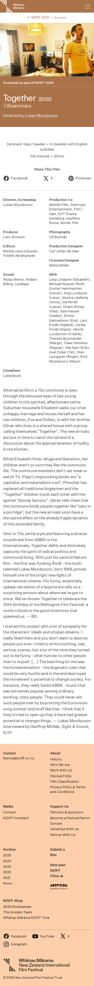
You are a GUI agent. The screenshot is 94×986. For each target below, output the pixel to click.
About (55, 753)
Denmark (14, 144)
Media (8, 806)
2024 (7, 861)
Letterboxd (12, 376)
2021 (6, 878)
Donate (56, 823)
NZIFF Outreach (16, 818)
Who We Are (60, 765)
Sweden (39, 144)
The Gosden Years (17, 912)
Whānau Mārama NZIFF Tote (26, 917)
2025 (7, 855)
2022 (7, 872)
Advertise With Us (64, 829)
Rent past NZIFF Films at (58, 870)
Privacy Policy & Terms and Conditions (68, 789)
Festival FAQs (61, 776)
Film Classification (64, 781)
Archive (9, 849)
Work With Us (61, 770)
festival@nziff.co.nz (18, 758)
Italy (27, 144)
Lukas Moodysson (41, 115)
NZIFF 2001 (44, 83)
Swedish (60, 144)
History (56, 759)
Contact (9, 753)
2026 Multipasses (17, 906)
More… (8, 883)
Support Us (59, 806)
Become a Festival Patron (70, 818)
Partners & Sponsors (66, 812)
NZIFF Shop (13, 900)
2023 (7, 866)
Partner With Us (62, 835)
